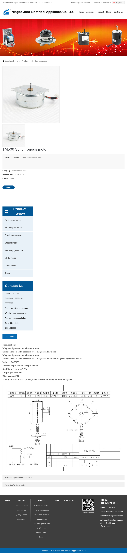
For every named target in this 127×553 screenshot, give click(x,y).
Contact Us (118, 12)
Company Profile (21, 506)
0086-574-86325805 (103, 3)
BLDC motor (10, 258)
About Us (90, 12)
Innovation (21, 519)
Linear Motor (10, 266)
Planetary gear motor (14, 250)
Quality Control (21, 515)
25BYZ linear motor (17, 485)
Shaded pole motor (13, 228)
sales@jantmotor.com (81, 3)
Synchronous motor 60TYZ (23, 477)
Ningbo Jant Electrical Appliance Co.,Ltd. (28, 2)
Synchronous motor (13, 235)
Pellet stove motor (13, 220)
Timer (7, 273)
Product (100, 12)
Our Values (21, 510)
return (8, 187)
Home (81, 12)
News (108, 12)
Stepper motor (11, 243)
